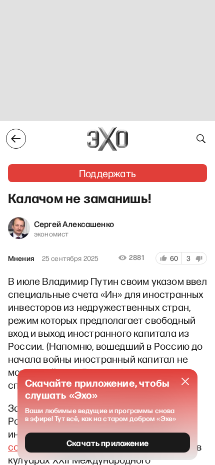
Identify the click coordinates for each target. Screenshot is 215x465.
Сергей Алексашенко (74, 224)
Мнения (21, 258)
